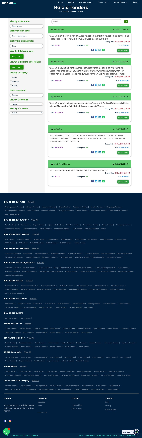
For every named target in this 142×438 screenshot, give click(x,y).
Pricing (108, 406)
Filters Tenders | (88, 386)
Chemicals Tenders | (75, 253)
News (40, 406)
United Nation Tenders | (89, 375)
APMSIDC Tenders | (24, 239)
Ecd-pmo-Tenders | (108, 375)
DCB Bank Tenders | (118, 286)
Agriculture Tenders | (88, 271)
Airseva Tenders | (40, 239)
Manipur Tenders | (97, 207)
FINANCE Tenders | (37, 243)
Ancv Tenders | (125, 357)
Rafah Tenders (84, 347)
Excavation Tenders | (72, 386)
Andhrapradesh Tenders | (14, 207)
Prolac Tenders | (100, 371)
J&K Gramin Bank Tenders (14, 293)
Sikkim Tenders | (33, 211)
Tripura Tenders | (82, 211)
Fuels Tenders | (101, 386)
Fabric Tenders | (61, 307)
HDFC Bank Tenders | (84, 286)
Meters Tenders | (99, 257)
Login (132, 435)
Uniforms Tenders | (98, 389)
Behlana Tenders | (92, 229)
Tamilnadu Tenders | (48, 211)
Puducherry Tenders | (81, 207)
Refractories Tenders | (47, 389)
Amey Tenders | (98, 357)
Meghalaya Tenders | (114, 207)
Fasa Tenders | (81, 343)
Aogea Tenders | (53, 361)
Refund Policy (118, 435)
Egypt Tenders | (99, 329)
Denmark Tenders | (84, 329)
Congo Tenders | (11, 371)
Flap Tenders (89, 307)
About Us (41, 402)
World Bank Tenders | (13, 375)
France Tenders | (113, 329)
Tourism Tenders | (92, 253)
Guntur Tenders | (24, 225)
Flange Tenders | (76, 307)
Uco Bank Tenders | (60, 289)
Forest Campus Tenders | (32, 375)
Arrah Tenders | (46, 229)
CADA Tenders (80, 239)
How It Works (110, 409)
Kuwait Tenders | (56, 332)
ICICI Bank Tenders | (101, 286)
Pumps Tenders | (31, 389)
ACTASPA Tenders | (12, 357)
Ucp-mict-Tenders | (84, 371)
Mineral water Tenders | (13, 389)
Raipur (103, 229)
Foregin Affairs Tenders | (63, 268)
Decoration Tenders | (13, 307)
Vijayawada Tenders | (56, 225)
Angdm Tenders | (25, 361)
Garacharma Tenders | (91, 225)
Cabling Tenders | (94, 304)
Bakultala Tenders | (73, 225)
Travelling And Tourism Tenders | (51, 271)
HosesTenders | (115, 386)
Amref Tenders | (112, 357)
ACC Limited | (10, 239)
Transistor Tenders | (81, 389)
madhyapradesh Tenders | (15, 211)
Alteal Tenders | (84, 357)
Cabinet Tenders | (79, 304)
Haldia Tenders (77, 12)
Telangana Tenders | (66, 211)
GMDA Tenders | (52, 243)
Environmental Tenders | (14, 257)
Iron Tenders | (28, 253)
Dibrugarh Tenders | (31, 229)
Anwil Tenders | (39, 361)
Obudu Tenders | (26, 347)
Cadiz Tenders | (40, 343)
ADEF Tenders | (26, 357)
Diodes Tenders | (56, 386)
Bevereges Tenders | (58, 253)
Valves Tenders (112, 389)
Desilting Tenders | (108, 253)
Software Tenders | (65, 389)
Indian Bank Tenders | (118, 289)
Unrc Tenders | (52, 371)
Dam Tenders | (125, 304)
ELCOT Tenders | (121, 239)
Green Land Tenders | (13, 332)
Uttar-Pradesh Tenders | (119, 211)
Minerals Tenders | (42, 253)
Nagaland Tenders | (49, 207)
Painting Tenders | (66, 257)
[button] (92, 50)
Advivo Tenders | (68, 361)
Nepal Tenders (86, 332)
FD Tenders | (23, 243)
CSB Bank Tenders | (67, 286)
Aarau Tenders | (11, 343)
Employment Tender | (126, 271)
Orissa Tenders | (65, 207)
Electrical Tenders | (30, 307)
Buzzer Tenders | (64, 304)
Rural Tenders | (123, 268)
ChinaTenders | (69, 329)
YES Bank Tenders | (44, 289)
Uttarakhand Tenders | (99, 211)
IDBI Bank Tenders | (12, 289)
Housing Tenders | (45, 268)
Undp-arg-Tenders (124, 375)
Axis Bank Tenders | (12, 286)
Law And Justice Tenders (14, 275)
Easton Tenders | (68, 343)
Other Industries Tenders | (83, 268)
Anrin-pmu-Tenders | (51, 375)
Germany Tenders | (128, 329)
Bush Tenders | (50, 304)
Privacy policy (91, 435)
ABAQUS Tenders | (24, 304)
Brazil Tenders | (55, 329)
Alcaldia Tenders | (41, 357)
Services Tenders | (11, 318)
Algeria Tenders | (11, 329)
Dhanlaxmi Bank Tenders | (98, 289)
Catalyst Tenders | (110, 304)
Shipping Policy (104, 435)
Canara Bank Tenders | (49, 286)
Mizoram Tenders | (33, 207)
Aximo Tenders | (70, 357)
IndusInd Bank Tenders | (78, 289)
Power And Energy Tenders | (106, 268)
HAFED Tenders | (66, 243)
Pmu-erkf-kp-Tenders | (70, 375)
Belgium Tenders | (41, 329)
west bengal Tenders (12, 214)
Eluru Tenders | (10, 225)
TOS (127, 435)
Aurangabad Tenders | (62, 229)
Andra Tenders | (11, 361)
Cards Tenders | (26, 386)
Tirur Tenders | (78, 229)
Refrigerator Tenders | (115, 257)
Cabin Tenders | (67, 239)
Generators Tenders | (50, 257)
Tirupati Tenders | (39, 225)
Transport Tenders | (29, 271)
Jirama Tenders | (26, 371)
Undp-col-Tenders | (67, 371)
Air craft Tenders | (11, 386)
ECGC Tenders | (11, 243)
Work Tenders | (26, 318)
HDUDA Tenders (80, 243)
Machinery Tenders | (82, 257)
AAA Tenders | (10, 304)
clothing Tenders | (41, 386)
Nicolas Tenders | (11, 347)
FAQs (81, 435)
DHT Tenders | (93, 239)
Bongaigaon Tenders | (13, 229)
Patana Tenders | (56, 347)
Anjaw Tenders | (108, 225)
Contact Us (42, 412)
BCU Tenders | (54, 239)
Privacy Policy (77, 409)
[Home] (59, 12)
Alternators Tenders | (13, 253)
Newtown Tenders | (129, 343)
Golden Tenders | (95, 343)
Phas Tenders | (39, 371)
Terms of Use (77, 405)
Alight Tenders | (56, 357)
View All (31, 202)
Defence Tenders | (29, 268)
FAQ (107, 402)
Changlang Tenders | (124, 225)
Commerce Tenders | (13, 268)
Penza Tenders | (71, 347)
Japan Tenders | (42, 332)
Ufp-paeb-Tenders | (116, 371)
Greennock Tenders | (112, 343)
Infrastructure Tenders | (107, 271)
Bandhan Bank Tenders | (30, 286)
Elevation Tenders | (46, 307)
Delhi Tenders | (54, 343)
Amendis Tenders (82, 361)
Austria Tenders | (26, 329)
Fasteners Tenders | (32, 257)
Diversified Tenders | (124, 253)
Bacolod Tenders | (26, 343)
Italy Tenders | (28, 332)
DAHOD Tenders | (106, 239)
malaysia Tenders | (72, 332)
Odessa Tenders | (41, 347)
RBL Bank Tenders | (28, 289)
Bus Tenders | (38, 304)
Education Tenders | (12, 271)
